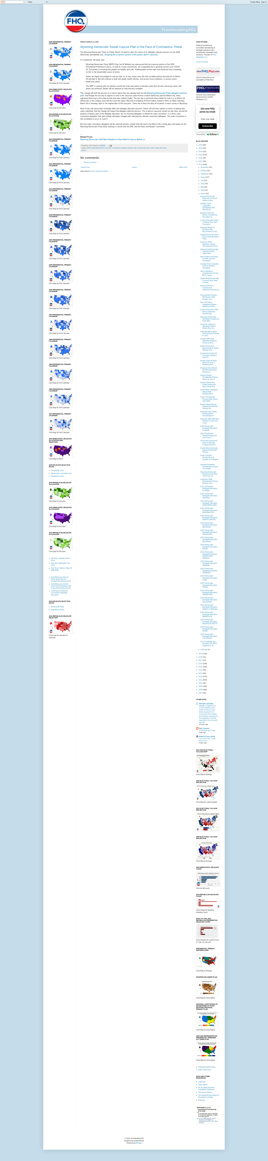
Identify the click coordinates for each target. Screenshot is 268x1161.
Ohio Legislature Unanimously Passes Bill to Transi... (209, 273)
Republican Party (57, 610)
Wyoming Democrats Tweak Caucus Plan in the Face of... (208, 474)
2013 (201, 673)
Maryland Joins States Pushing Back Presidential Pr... (208, 414)
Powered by (201, 134)
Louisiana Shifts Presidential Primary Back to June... (209, 481)
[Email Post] (110, 145)
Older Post (183, 167)
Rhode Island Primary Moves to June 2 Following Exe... (208, 363)
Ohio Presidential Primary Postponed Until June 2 (208, 435)
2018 (201, 657)
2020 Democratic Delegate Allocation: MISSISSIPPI (209, 532)
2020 (201, 164)
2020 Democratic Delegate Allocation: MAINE (209, 629)
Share (83, 150)
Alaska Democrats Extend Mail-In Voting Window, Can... (209, 348)
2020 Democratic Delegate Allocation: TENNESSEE (209, 593)
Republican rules (57, 476)
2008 (201, 690)
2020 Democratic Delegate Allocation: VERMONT (209, 571)
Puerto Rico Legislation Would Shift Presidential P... (209, 392)
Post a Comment (90, 162)
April (202, 190)
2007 (201, 693)
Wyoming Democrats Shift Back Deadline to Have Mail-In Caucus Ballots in (112, 139)
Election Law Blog (206, 704)
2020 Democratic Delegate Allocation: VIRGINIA (209, 563)
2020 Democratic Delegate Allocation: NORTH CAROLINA (209, 607)
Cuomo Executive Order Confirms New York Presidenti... (209, 222)
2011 (201, 680)
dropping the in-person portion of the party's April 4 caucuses (131, 55)
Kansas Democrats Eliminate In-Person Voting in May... (208, 198)
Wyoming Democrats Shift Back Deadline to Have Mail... (209, 319)
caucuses (108, 148)
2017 (201, 660)
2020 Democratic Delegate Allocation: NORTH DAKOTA (209, 518)
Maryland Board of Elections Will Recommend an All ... (209, 230)
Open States (203, 1085)
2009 (201, 686)
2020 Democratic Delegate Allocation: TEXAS (209, 585)
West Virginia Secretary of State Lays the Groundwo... (209, 259)
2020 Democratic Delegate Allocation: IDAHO (209, 547)
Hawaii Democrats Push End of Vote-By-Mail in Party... (209, 237)
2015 (201, 667)
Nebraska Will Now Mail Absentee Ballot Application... (209, 251)
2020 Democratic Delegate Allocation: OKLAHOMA (209, 600)
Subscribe (207, 126)
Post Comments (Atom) (99, 171)
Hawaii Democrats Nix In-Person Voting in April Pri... (208, 355)
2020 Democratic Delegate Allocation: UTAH (209, 578)
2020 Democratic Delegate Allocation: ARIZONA (209, 496)
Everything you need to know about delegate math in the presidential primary (61, 586)
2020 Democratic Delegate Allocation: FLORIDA (209, 489)
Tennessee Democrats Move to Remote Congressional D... (208, 443)
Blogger (139, 1143)
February (204, 650)
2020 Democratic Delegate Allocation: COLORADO (209, 636)
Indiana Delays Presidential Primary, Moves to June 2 (209, 377)
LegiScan (201, 1082)
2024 (201, 151)
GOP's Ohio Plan (204, 1070)
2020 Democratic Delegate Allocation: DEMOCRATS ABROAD (209, 555)
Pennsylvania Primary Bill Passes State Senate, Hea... (208, 297)
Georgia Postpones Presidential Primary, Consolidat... (209, 467)
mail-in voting (154, 148)
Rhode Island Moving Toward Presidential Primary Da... (208, 406)
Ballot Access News (207, 736)
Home (134, 167)
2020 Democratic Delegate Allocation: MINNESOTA (209, 614)
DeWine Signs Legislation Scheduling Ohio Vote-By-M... (207, 207)
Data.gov (201, 1100)
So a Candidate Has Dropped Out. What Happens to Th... (208, 644)
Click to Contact (202, 62)
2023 (201, 155)
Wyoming (163, 148)
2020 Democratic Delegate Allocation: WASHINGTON (209, 510)
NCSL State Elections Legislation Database (206, 1088)
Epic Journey (204, 728)
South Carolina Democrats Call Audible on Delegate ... (209, 458)
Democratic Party (143, 148)
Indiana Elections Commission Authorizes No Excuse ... (209, 289)
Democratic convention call (61, 473)
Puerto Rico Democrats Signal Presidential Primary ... (209, 450)
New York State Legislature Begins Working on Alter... (208, 304)
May (202, 187)
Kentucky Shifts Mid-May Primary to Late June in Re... (209, 421)
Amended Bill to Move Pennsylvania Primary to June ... (209, 334)
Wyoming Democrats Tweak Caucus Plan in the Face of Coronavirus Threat (131, 47)
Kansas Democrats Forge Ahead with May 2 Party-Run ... (208, 385)
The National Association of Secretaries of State (208, 1096)
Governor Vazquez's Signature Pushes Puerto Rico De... (208, 326)
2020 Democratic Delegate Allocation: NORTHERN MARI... (209, 503)
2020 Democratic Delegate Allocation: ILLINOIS (209, 428)
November (205, 167)
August (203, 177)
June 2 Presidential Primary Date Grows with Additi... (209, 399)
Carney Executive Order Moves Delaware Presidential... (209, 312)
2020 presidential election (95, 148)
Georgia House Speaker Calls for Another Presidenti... (209, 266)
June (203, 184)
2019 (201, 654)
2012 (201, 677)
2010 (201, 683)
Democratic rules (57, 470)
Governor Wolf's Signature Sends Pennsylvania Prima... (209, 244)
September (205, 174)
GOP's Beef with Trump (207, 730)
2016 (201, 664)
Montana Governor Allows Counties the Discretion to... (208, 215)
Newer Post (85, 167)
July (202, 180)
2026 (201, 145)
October (204, 171)
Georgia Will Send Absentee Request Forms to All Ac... (208, 341)
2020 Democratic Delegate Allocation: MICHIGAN (209, 540)
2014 (201, 670)
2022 (201, 158)
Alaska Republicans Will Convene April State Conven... (209, 280)
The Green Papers (205, 1092)
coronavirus (116, 148)
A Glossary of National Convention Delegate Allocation (59, 593)
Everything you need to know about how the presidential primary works (61, 579)
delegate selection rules (129, 148)
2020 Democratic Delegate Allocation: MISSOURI (209, 525)
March (203, 194)
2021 (201, 161)
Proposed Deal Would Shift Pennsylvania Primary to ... (208, 370)
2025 (201, 148)
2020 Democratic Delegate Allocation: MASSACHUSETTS (209, 622)
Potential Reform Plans (207, 1067)
